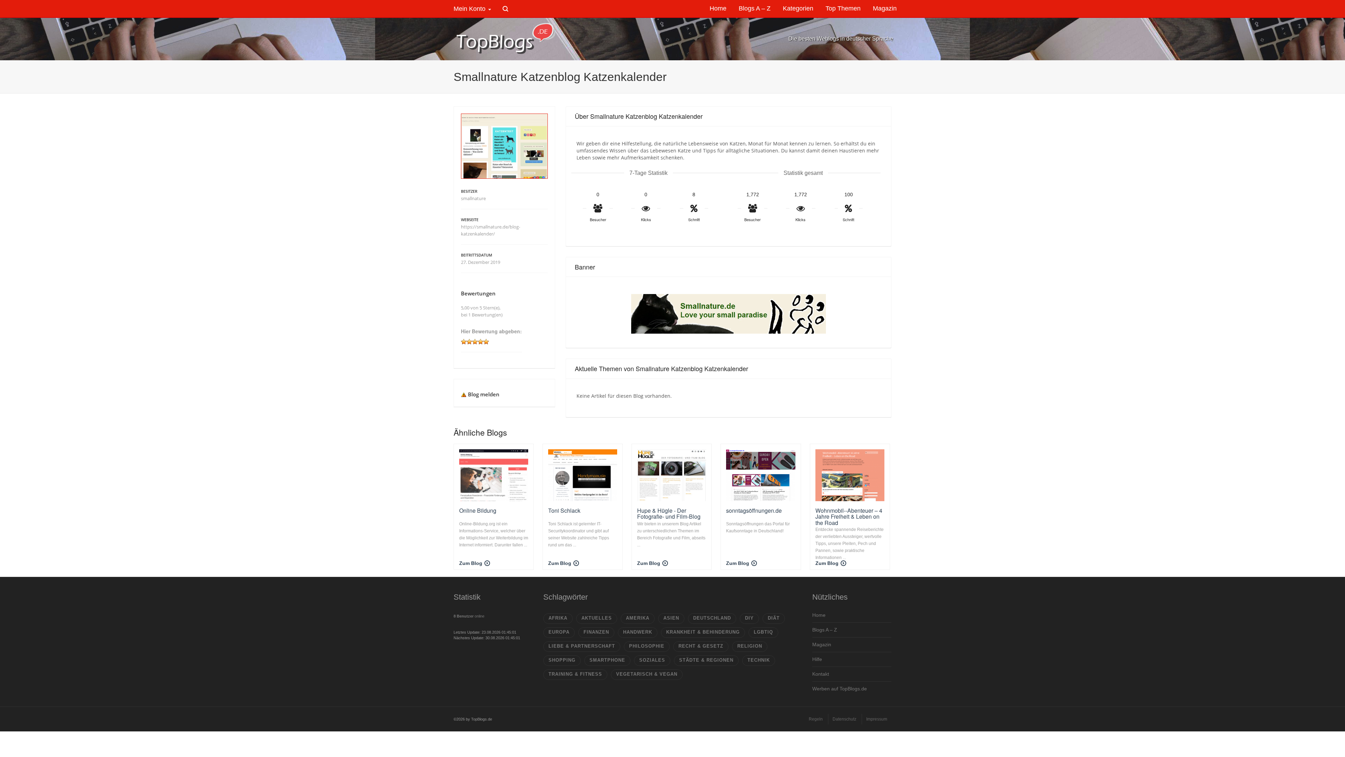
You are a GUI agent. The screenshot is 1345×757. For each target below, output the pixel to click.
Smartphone (607, 660)
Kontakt (820, 674)
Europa (559, 632)
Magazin (821, 644)
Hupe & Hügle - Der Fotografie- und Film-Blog (669, 513)
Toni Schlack (564, 510)
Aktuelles (596, 618)
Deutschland (712, 618)
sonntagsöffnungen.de (754, 510)
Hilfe (817, 659)
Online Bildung (477, 510)
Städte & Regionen (706, 660)
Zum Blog (470, 563)
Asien (671, 618)
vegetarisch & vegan (646, 674)
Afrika (558, 618)
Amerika (637, 618)
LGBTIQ (763, 632)
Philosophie (646, 646)
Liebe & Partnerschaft (582, 646)
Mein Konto (469, 8)
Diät (774, 618)
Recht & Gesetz (700, 646)
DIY (749, 618)
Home (819, 615)
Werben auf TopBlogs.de (839, 688)
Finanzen (596, 632)
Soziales (652, 660)
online (469, 616)
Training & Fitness (575, 674)
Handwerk (637, 632)
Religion (749, 646)
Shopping (562, 660)
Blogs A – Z (824, 630)
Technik (758, 660)
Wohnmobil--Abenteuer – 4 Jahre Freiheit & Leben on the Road (848, 516)
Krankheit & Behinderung (703, 632)
